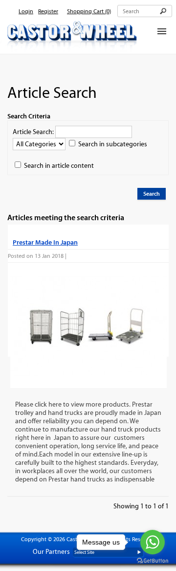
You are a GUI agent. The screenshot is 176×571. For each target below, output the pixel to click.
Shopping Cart (89, 11)
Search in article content (59, 165)
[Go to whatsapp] (152, 542)
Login (26, 11)
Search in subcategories (112, 144)
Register (48, 11)
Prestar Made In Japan (45, 242)
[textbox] (144, 11)
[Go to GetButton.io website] (152, 561)
